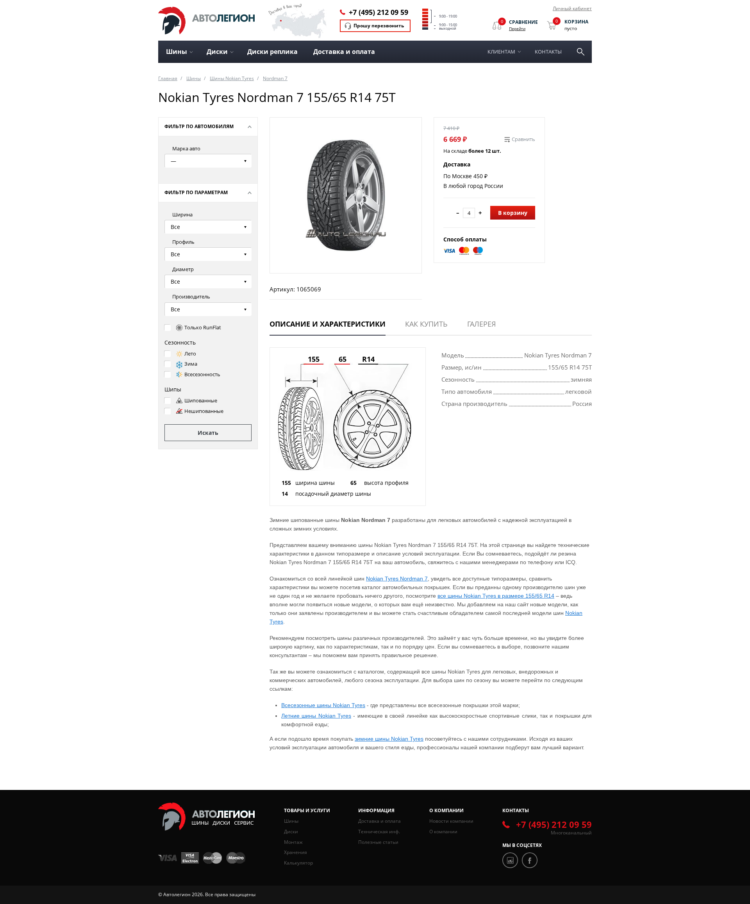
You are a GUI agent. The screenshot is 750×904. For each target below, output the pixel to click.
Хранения (295, 852)
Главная (167, 78)
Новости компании (451, 821)
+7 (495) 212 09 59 (378, 12)
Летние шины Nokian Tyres (316, 716)
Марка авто (186, 148)
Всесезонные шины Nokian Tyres (323, 705)
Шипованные (200, 400)
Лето (190, 353)
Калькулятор (298, 862)
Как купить (426, 324)
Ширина (182, 214)
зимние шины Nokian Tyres (389, 739)
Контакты (548, 51)
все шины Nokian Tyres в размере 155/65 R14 (496, 596)
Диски (291, 831)
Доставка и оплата (344, 51)
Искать (208, 432)
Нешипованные (203, 410)
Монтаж (293, 842)
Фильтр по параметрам (196, 192)
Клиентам (501, 51)
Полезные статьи (378, 842)
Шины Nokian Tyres (232, 78)
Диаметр (183, 269)
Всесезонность (202, 374)
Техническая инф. (379, 831)
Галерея (481, 324)
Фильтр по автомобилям (199, 126)
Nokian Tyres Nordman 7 (397, 578)
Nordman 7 (275, 78)
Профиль (183, 241)
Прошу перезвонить (379, 25)
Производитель (191, 296)
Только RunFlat (202, 327)
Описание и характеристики (328, 324)
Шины (193, 78)
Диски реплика (272, 51)
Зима (190, 363)
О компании (443, 831)
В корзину (512, 212)
